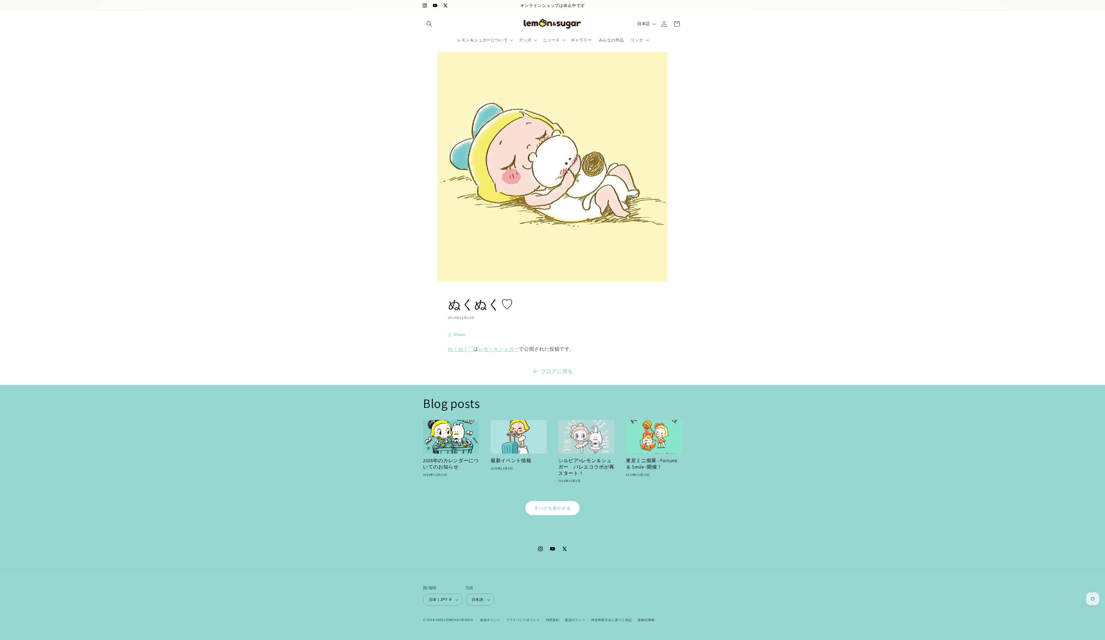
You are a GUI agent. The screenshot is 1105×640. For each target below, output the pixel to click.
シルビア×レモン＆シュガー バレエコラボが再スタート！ (586, 467)
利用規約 (552, 620)
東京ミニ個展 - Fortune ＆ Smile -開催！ (651, 464)
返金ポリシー (490, 620)
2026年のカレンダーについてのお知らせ (451, 464)
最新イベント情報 (511, 461)
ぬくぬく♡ (460, 349)
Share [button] (460, 334)
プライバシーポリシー (523, 620)
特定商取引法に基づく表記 (611, 620)
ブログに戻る (557, 371)
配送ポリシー (575, 620)
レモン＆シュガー (499, 349)
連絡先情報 (646, 620)
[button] (429, 24)
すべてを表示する (552, 508)
